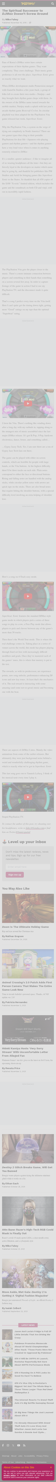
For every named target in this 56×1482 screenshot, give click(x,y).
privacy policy (10, 1475)
